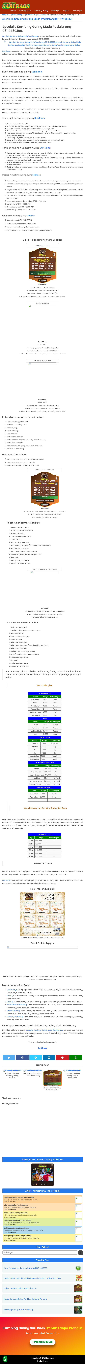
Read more (13, 1201)
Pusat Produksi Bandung (17, 1005)
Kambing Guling (41, 10)
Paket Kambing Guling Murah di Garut (20, 1288)
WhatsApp (77, 10)
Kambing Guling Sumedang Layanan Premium (16, 1228)
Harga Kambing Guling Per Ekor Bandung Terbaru (25, 1299)
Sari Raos (6, 51)
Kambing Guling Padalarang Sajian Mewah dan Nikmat (19, 1197)
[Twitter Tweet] (9, 1057)
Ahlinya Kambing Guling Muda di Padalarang (32, 1074)
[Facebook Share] (22, 1057)
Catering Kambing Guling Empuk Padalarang (73, 1075)
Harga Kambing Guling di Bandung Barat (52, 1088)
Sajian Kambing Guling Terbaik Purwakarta (16, 1205)
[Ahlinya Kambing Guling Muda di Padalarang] (32, 1071)
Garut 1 (10, 996)
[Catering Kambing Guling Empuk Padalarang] (72, 1071)
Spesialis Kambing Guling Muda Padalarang (20, 36)
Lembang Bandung (15, 1017)
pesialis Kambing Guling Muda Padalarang (45, 1030)
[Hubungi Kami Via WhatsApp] (5, 1359)
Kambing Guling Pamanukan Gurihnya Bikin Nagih (18, 1236)
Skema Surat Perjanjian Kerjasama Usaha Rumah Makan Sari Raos (32, 1278)
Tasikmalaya (12, 990)
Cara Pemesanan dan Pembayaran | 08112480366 (25, 1268)
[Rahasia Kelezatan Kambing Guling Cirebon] (12, 1071)
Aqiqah (66, 10)
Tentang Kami (25, 10)
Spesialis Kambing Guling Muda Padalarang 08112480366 (28, 15)
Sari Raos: (36, 71)
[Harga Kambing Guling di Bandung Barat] (52, 1078)
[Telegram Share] (35, 1057)
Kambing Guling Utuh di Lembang (18, 1310)
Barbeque (55, 10)
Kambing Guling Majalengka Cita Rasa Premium (17, 1220)
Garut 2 (10, 1002)
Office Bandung (13, 1011)
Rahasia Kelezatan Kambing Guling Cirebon (12, 1075)
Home (13, 10)
